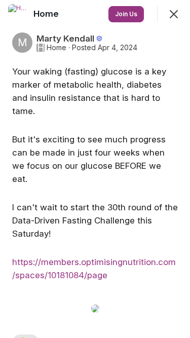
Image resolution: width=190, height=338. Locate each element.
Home (56, 48)
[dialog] (95, 169)
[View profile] (18, 14)
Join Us (126, 14)
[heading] (47, 14)
